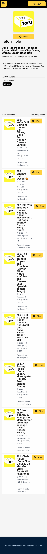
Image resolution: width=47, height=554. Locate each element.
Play (25, 36)
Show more (9, 80)
